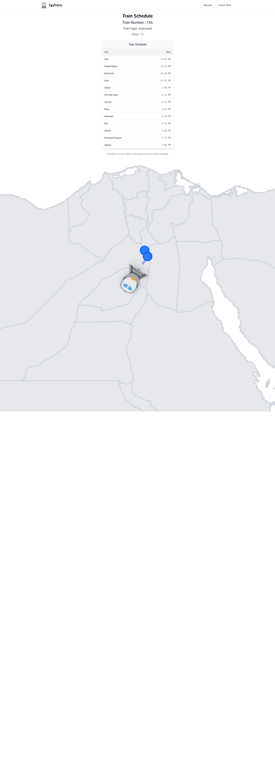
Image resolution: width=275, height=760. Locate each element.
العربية (209, 5)
